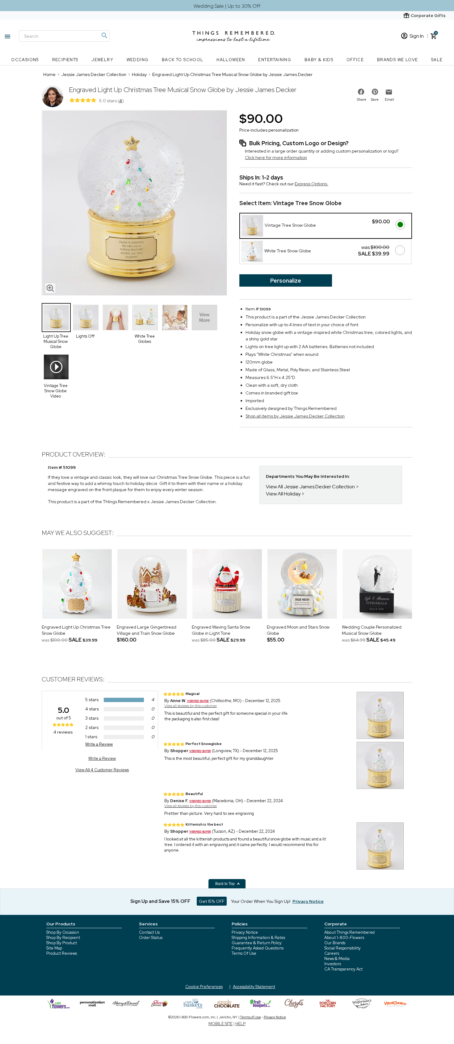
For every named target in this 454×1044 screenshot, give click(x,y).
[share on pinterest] (375, 92)
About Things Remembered (349, 932)
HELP (240, 1023)
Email (389, 99)
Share (361, 99)
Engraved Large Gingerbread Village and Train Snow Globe (146, 630)
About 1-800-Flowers (344, 937)
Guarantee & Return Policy (257, 942)
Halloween (230, 59)
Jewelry (102, 59)
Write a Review (99, 744)
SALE (437, 59)
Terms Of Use (244, 953)
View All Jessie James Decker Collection (310, 486)
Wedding (138, 59)
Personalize (285, 280)
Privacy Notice (245, 932)
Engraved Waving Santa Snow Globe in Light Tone (221, 630)
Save (375, 99)
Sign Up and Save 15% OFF (160, 901)
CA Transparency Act (343, 969)
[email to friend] (389, 92)
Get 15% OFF (212, 901)
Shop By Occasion (62, 932)
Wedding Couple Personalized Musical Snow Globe (371, 630)
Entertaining (274, 59)
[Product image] (134, 203)
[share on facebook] (361, 92)
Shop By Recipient (63, 937)
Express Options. (311, 184)
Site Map (54, 948)
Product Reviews (61, 953)
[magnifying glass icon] (50, 288)
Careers (331, 953)
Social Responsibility (342, 948)
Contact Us (149, 932)
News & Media (337, 958)
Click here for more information (276, 157)
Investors (332, 963)
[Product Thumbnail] (56, 317)
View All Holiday (283, 493)
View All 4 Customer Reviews (102, 769)
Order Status (150, 937)
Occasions (25, 59)
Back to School (183, 59)
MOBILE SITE (220, 1023)
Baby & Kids (319, 59)
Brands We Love (397, 59)
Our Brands (334, 942)
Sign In (417, 36)
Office (355, 59)
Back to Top (225, 884)
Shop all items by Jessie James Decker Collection (295, 416)
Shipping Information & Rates (258, 937)
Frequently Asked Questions (258, 948)
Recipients (65, 59)
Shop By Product (61, 942)
